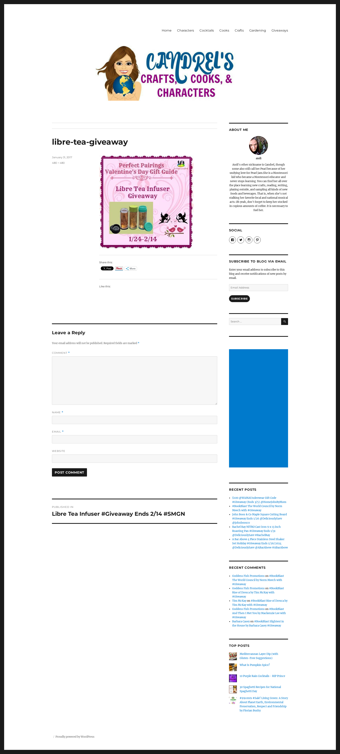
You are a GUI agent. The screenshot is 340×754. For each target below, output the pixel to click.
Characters (185, 30)
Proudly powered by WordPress (74, 736)
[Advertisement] (259, 409)
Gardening (257, 30)
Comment (61, 353)
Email (58, 431)
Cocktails (207, 30)
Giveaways (280, 30)
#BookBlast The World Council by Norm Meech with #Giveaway (258, 580)
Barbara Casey (241, 621)
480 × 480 (58, 162)
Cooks (224, 30)
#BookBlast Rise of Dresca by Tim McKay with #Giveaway (258, 592)
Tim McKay (239, 600)
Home (167, 30)
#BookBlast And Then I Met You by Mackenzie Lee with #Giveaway (259, 613)
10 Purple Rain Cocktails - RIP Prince (262, 676)
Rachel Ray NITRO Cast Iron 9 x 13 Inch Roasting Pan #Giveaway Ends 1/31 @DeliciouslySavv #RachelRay (256, 531)
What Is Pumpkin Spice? (255, 665)
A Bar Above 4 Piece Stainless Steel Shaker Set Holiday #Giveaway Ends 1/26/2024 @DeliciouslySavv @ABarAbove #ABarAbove (260, 543)
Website (58, 450)
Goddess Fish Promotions (248, 576)
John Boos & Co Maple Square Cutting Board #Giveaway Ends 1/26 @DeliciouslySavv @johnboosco (259, 518)
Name (57, 412)
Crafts (239, 30)
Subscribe (239, 298)
